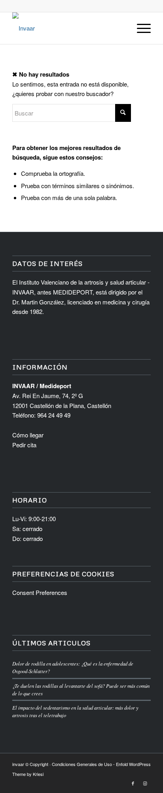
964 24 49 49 (53, 415)
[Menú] (140, 28)
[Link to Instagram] (145, 783)
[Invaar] (67, 28)
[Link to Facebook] (133, 783)
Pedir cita (24, 445)
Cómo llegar (28, 435)
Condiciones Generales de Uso (82, 764)
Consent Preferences (39, 592)
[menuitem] (140, 28)
